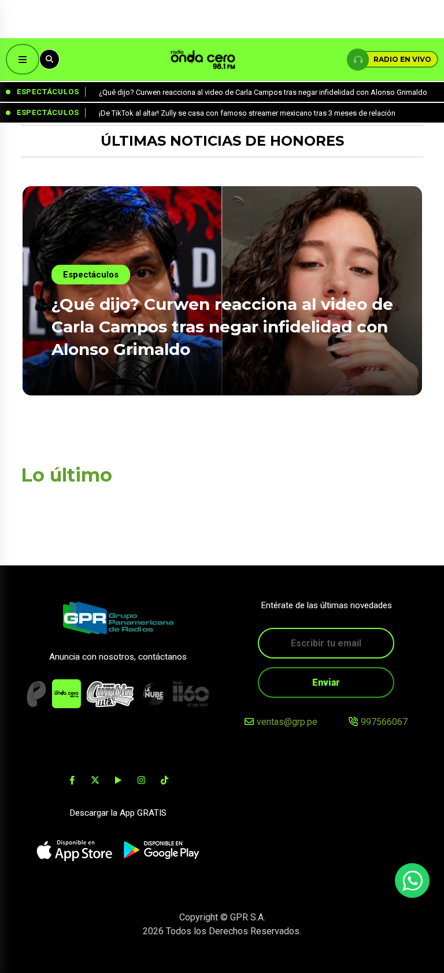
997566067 (384, 721)
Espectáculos (91, 274)
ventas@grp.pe (287, 721)
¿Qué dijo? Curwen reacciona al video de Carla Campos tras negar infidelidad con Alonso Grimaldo (222, 326)
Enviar (326, 682)
